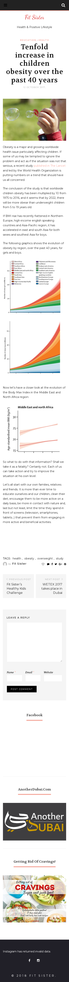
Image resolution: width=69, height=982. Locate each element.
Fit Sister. (43, 975)
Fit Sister (34, 17)
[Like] (43, 564)
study (59, 558)
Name (11, 672)
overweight (45, 558)
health (17, 558)
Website (48, 672)
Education (28, 40)
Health (44, 40)
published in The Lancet (50, 165)
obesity (29, 558)
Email (29, 672)
